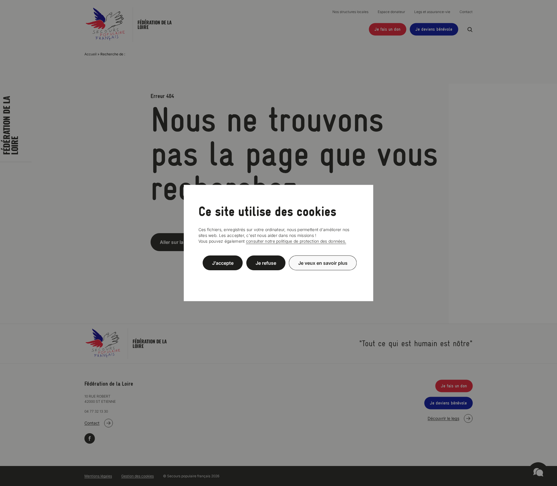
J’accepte (223, 263)
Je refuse (266, 263)
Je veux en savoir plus (323, 263)
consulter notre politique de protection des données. (296, 241)
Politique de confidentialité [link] (278, 277)
